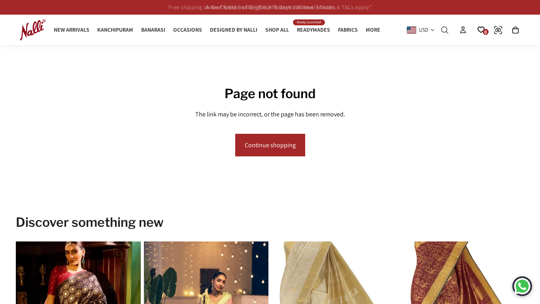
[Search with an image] (498, 30)
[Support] (522, 286)
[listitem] (373, 30)
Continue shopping (270, 145)
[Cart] (515, 30)
